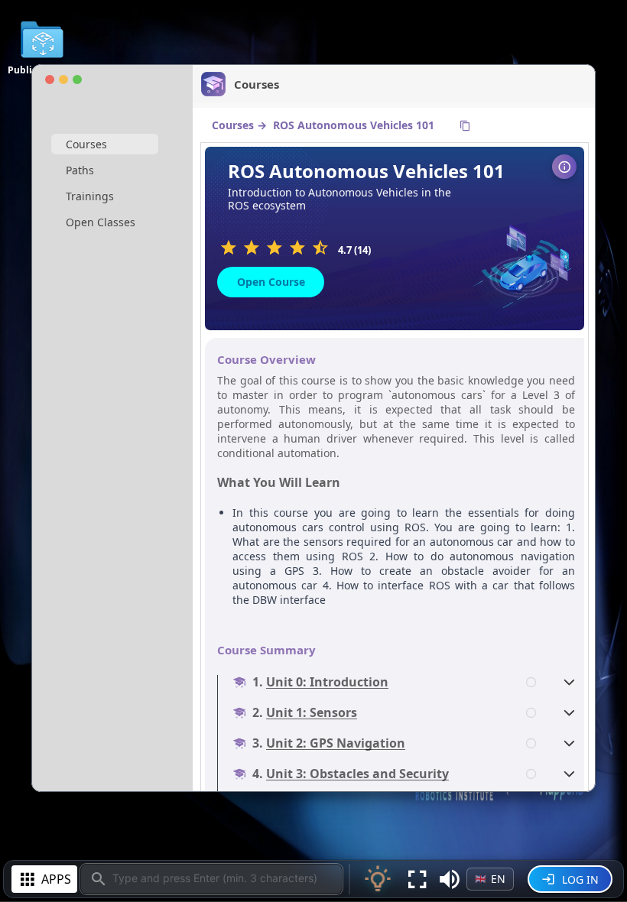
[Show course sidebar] (564, 166)
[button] (450, 879)
